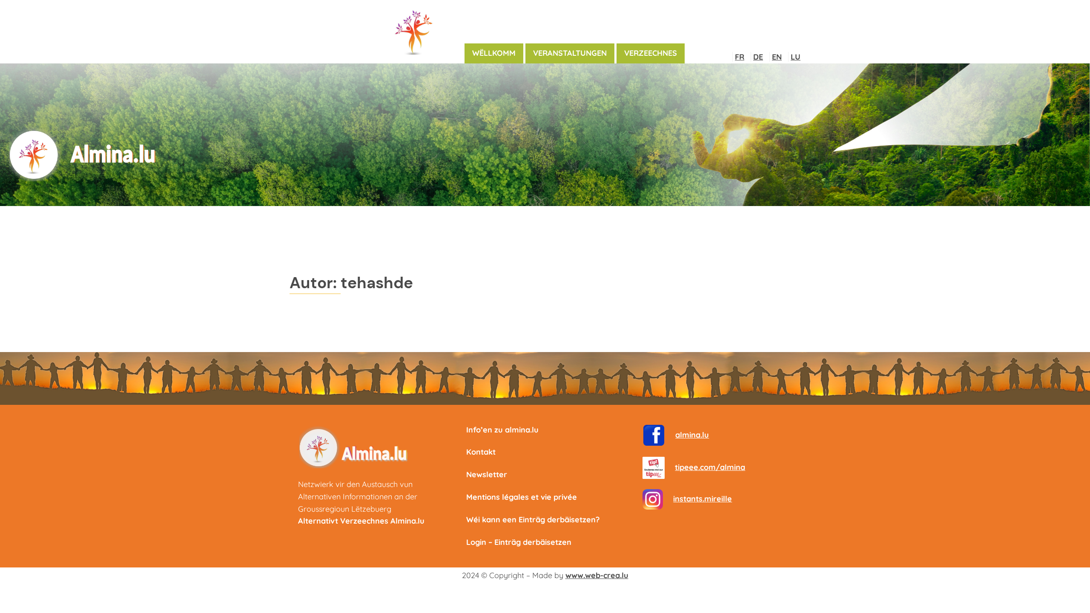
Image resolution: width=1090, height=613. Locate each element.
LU (795, 57)
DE (758, 57)
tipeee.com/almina (710, 467)
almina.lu (692, 435)
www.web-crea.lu (596, 575)
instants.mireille (702, 499)
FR (739, 57)
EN (777, 57)
